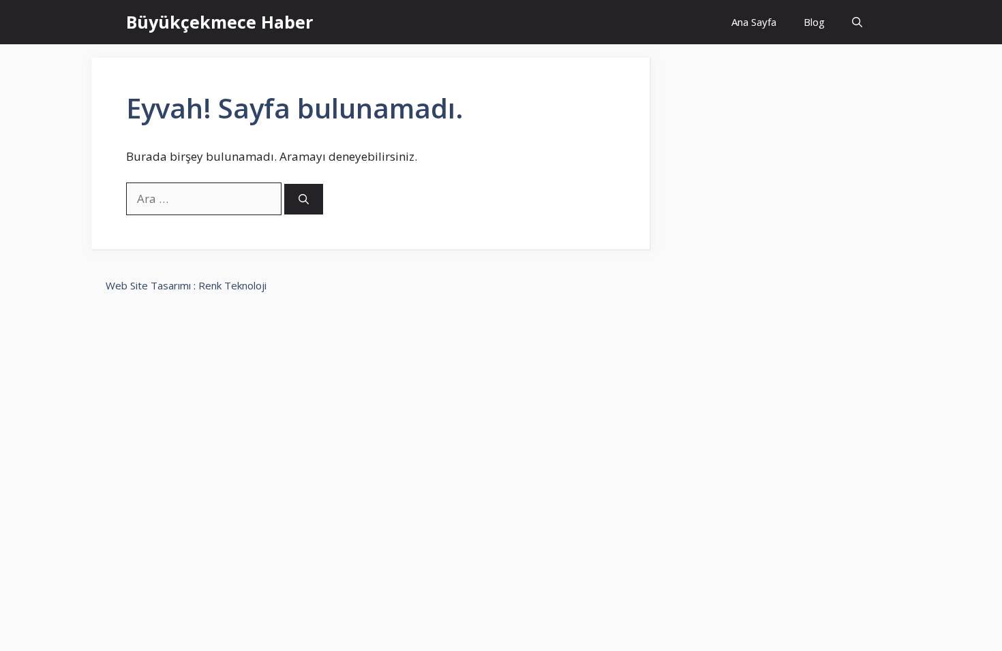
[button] (857, 22)
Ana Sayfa (753, 22)
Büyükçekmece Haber (219, 21)
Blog (814, 22)
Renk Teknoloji (232, 285)
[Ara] (303, 199)
